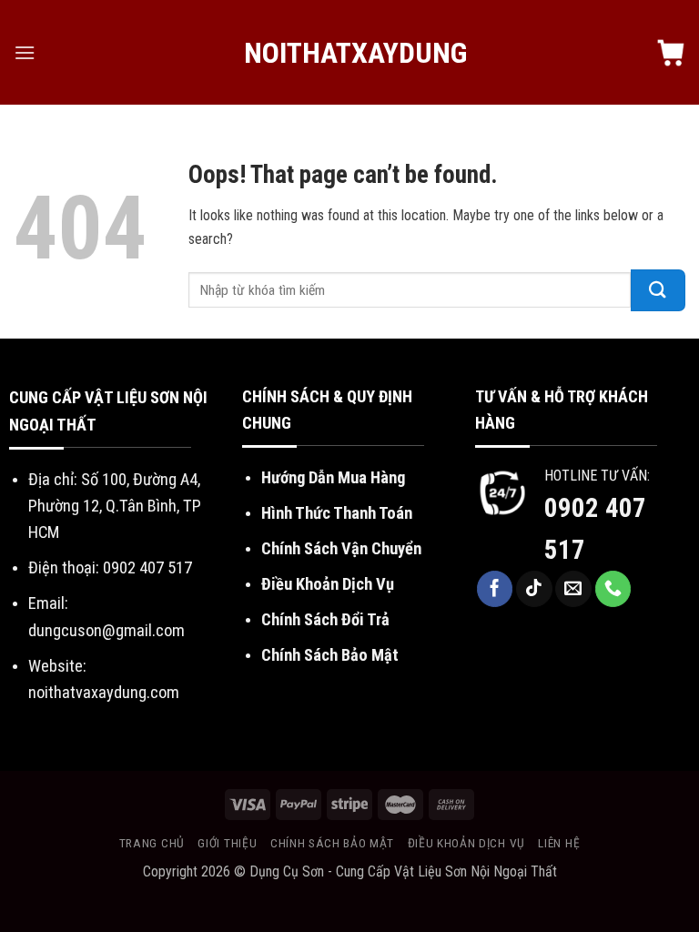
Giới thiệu (227, 843)
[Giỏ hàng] (670, 52)
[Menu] (24, 52)
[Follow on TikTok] (534, 589)
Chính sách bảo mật (332, 843)
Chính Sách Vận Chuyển (341, 548)
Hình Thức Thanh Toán (336, 512)
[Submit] (658, 290)
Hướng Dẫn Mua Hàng (333, 477)
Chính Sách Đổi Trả (325, 619)
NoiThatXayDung (350, 52)
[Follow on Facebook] (495, 589)
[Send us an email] (573, 589)
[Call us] (613, 589)
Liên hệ (559, 843)
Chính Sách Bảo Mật (330, 654)
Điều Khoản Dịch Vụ (327, 583)
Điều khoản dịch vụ (466, 843)
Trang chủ (152, 843)
